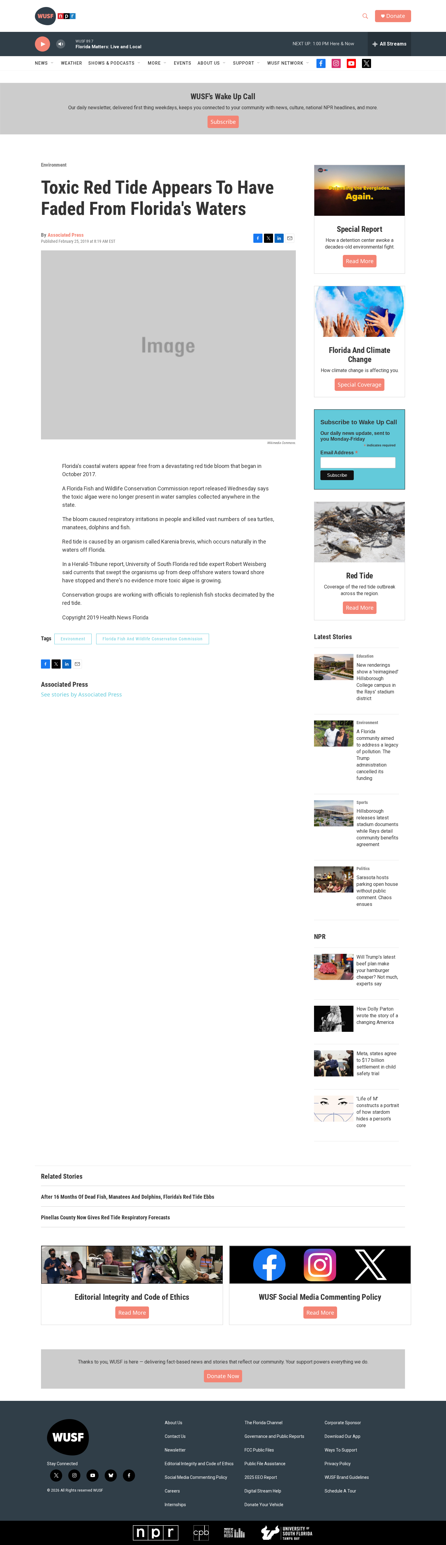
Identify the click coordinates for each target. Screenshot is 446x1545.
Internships (175, 1505)
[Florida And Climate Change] (359, 311)
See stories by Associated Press (81, 694)
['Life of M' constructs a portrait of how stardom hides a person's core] (333, 1109)
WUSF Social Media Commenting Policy (320, 1297)
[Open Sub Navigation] (52, 63)
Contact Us (175, 1436)
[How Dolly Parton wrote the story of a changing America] (333, 1019)
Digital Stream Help (263, 1491)
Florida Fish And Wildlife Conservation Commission (153, 638)
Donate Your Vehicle (264, 1505)
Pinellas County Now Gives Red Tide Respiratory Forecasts (105, 1217)
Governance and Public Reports (274, 1436)
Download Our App (342, 1436)
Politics (363, 868)
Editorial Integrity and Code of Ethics (132, 1297)
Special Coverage (359, 384)
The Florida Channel (263, 1423)
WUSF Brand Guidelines (347, 1477)
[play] (42, 44)
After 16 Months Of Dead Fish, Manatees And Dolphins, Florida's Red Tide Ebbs (127, 1197)
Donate (395, 16)
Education (364, 656)
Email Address (339, 452)
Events (182, 63)
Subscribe (223, 121)
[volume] (61, 44)
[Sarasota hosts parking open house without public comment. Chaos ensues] (333, 879)
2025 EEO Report (261, 1477)
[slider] (70, 44)
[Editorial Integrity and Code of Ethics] (132, 1264)
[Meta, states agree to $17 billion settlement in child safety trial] (333, 1063)
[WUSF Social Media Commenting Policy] (320, 1264)
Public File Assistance (265, 1464)
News (41, 63)
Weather (71, 63)
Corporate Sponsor (343, 1423)
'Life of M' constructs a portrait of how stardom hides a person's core (377, 1112)
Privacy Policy (338, 1464)
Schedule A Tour (340, 1491)
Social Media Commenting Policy (196, 1477)
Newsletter (175, 1450)
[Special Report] (359, 190)
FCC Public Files (259, 1450)
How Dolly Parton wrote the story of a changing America (377, 1015)
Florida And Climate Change (359, 355)
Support (243, 63)
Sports (362, 802)
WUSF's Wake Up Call (223, 96)
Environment (53, 165)
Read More (359, 261)
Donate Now (223, 1376)
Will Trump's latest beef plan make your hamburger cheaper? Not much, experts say (377, 970)
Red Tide (359, 575)
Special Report (359, 229)
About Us (173, 1423)
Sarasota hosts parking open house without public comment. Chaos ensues (377, 891)
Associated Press (66, 235)
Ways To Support (341, 1450)
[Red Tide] (359, 532)
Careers (172, 1491)
